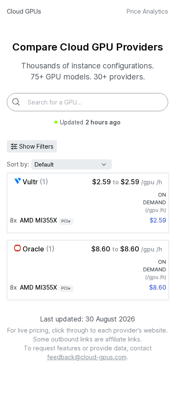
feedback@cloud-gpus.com (87, 357)
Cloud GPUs (24, 11)
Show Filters (36, 146)
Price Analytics (147, 11)
